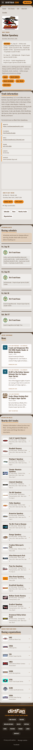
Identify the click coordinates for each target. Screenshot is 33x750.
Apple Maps (18, 202)
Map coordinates (9, 206)
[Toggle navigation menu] (3, 2)
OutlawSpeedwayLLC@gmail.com (13, 140)
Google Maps (8, 202)
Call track (19, 81)
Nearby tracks (23, 211)
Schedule (6, 211)
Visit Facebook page (9, 133)
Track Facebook (8, 81)
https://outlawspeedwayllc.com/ (13, 126)
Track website (14, 77)
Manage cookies (22, 740)
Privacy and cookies (10, 740)
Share (5, 77)
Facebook (16, 745)
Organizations (8, 216)
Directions (6, 85)
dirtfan (12, 2)
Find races (27, 2)
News (14, 211)
